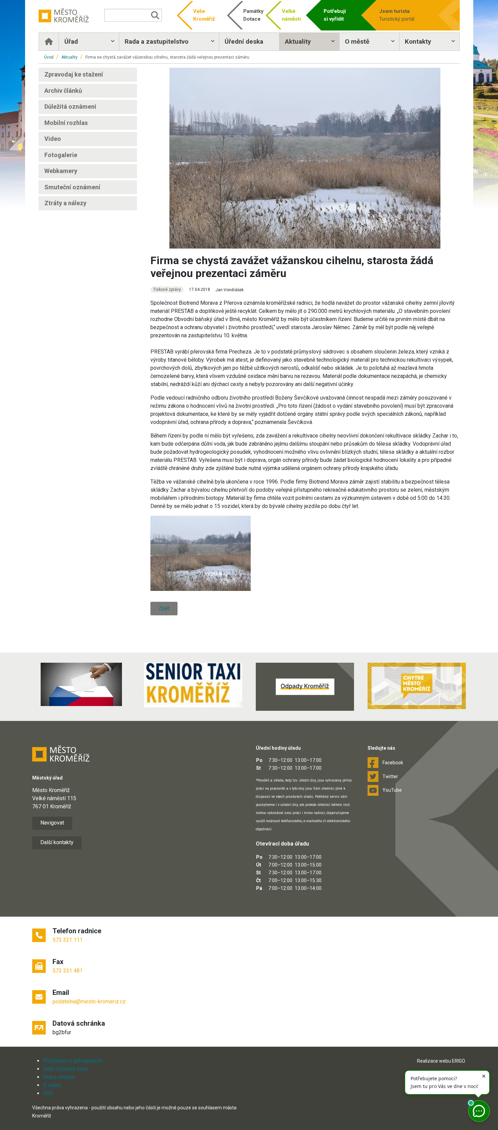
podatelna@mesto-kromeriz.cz (89, 1001)
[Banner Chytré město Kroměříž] (417, 686)
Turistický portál (396, 15)
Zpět (164, 608)
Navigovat (52, 822)
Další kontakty (57, 842)
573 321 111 (68, 940)
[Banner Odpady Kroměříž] (305, 687)
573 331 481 (68, 970)
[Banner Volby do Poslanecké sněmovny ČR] (81, 684)
